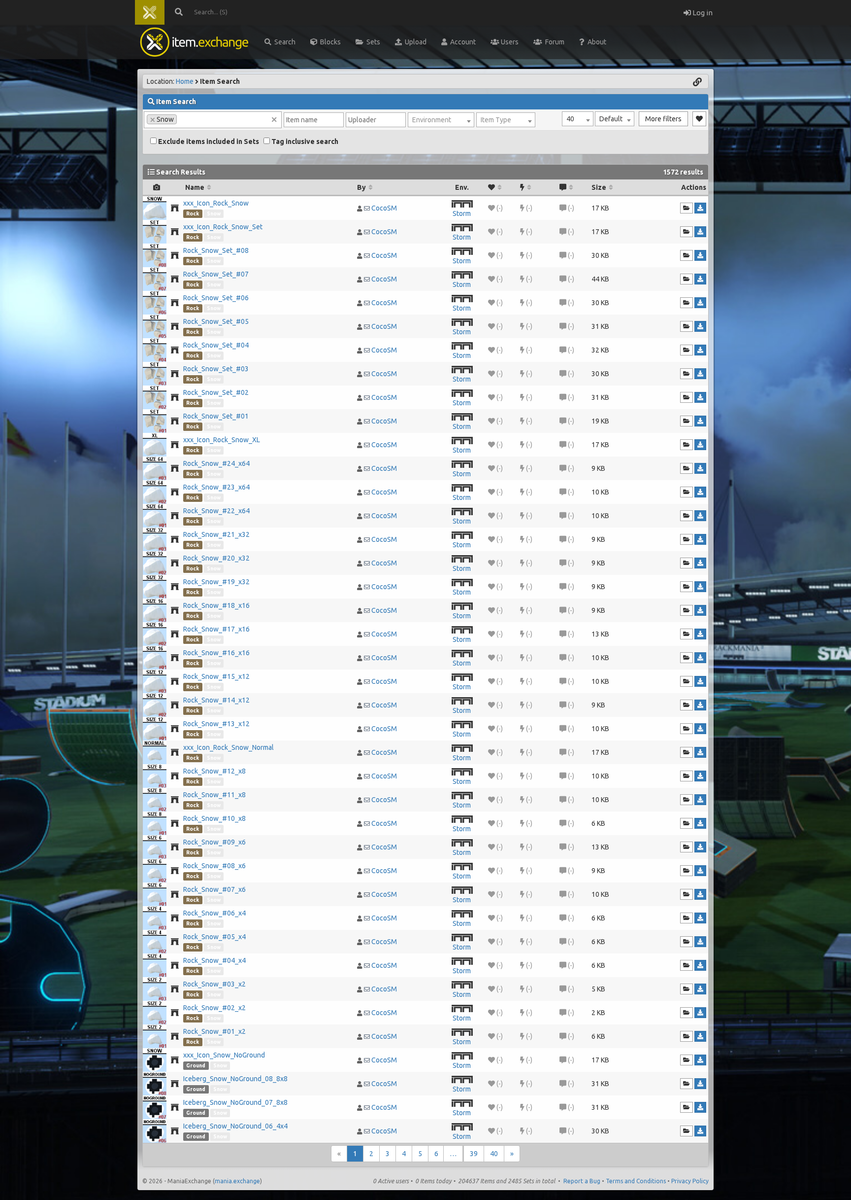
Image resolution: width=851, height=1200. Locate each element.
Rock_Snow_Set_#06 (216, 298)
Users (509, 42)
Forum (553, 42)
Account (461, 42)
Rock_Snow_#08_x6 (214, 866)
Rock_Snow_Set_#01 (216, 416)
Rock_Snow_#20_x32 (216, 558)
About (595, 42)
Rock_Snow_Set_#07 (216, 274)
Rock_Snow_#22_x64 (216, 511)
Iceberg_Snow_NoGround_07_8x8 (235, 1102)
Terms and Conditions (636, 1181)
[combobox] (577, 118)
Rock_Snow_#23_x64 (216, 487)
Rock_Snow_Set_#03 (216, 369)
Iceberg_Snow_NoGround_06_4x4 (235, 1126)
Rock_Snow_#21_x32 (216, 534)
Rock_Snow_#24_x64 (216, 463)
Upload (414, 42)
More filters (663, 119)
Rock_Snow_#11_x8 (214, 795)
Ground (195, 1065)
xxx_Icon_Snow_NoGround (224, 1055)
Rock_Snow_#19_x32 (216, 582)
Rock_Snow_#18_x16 (216, 605)
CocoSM (384, 208)
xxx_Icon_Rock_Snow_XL (221, 440)
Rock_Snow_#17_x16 (216, 629)
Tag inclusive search (304, 141)
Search (283, 42)
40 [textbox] (570, 119)
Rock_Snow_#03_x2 (214, 984)
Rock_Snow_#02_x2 (214, 1008)
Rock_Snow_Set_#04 (216, 345)
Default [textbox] (610, 119)
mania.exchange (237, 1181)
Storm (462, 213)
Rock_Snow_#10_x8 (214, 818)
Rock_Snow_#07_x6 (214, 889)
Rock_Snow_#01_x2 (214, 1031)
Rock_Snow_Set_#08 (216, 250)
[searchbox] (182, 118)
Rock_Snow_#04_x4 (214, 960)
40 (494, 1154)
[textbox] (441, 120)
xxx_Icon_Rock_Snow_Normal (228, 747)
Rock (192, 213)
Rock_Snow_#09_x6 (214, 842)
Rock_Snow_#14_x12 (216, 700)
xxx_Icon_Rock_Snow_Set (222, 227)
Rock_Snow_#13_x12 (216, 724)
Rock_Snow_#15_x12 (216, 676)
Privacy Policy (690, 1181)
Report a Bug (581, 1181)
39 (474, 1154)
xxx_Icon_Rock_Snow (216, 203)
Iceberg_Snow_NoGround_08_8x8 (235, 1079)
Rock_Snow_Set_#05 (216, 321)
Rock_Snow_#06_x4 (214, 913)
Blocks (329, 42)
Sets (371, 42)
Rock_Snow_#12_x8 (214, 771)
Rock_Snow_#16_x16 (216, 653)
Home (185, 81)
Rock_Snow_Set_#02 (216, 392)
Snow (214, 213)
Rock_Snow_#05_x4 (214, 937)
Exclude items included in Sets (208, 141)
